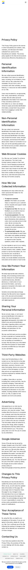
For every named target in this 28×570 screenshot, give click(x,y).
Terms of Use (19, 558)
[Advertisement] (14, 19)
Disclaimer (23, 556)
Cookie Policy (14, 556)
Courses (22, 554)
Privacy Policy (7, 554)
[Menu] (25, 2)
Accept (10, 567)
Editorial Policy (9, 558)
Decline (18, 567)
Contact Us (5, 556)
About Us (15, 554)
